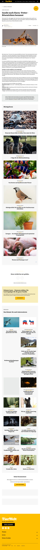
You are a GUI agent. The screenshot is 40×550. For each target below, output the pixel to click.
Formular (15, 99)
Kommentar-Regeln (4, 545)
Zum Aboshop (20, 298)
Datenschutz (23, 545)
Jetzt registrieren (20, 484)
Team (12, 545)
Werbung (30, 1)
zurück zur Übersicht (7, 6)
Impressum (18, 545)
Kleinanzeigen (19, 1)
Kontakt (34, 1)
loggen (10, 479)
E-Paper (23, 1)
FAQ (9, 545)
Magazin (27, 1)
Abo (15, 1)
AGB (14, 545)
